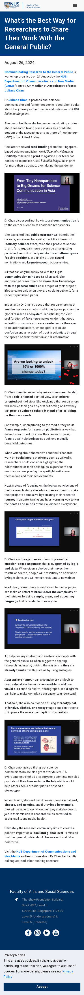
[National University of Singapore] (11, 5)
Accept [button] (42, 987)
